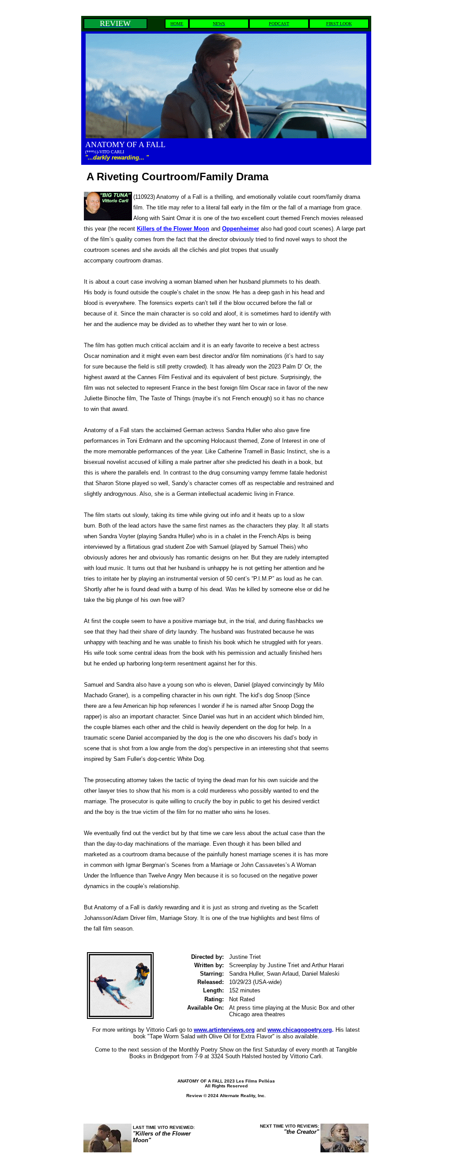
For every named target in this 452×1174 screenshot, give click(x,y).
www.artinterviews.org (224, 1029)
